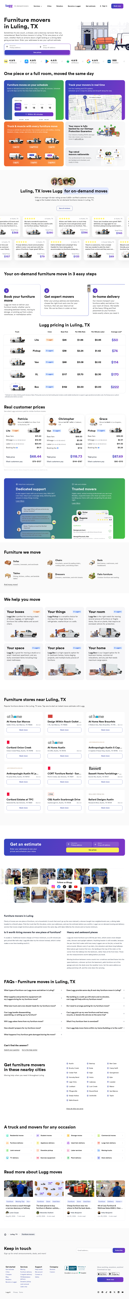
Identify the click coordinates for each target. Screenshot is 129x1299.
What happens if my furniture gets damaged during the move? (29, 1034)
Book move (23, 730)
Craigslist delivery (26, 1274)
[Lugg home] (9, 6)
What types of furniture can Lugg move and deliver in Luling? (29, 990)
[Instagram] (53, 886)
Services (37, 6)
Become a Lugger (11, 1282)
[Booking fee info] (17, 448)
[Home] (5, 1234)
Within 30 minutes (35, 114)
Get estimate (90, 6)
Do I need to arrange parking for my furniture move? (88, 1006)
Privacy (15, 1292)
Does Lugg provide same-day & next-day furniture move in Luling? (94, 990)
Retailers (59, 6)
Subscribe (119, 1250)
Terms (21, 1292)
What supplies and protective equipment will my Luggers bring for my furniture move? (22, 998)
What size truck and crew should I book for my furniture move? (30, 1006)
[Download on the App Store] (102, 1274)
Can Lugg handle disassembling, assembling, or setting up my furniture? (20, 1013)
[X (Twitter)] (70, 886)
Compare (9, 1274)
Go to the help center (29, 1050)
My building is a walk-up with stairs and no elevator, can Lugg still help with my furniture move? (88, 998)
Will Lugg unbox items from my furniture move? (23, 1021)
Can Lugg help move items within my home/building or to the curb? (94, 1028)
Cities (49, 6)
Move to (45, 45)
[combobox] (20, 46)
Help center (39, 1269)
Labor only (23, 1287)
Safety (37, 1277)
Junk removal (24, 1284)
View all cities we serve (74, 1109)
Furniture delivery (26, 1272)
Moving (22, 1269)
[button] (30, 226)
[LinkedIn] (118, 1292)
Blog (7, 1277)
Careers (52, 1272)
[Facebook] (58, 886)
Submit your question (11, 1050)
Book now (117, 6)
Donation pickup (25, 1281)
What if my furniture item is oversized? (82, 1021)
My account (39, 1272)
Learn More (20, 501)
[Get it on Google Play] (114, 1274)
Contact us (38, 1274)
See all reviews (64, 208)
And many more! (11, 584)
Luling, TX (13, 1234)
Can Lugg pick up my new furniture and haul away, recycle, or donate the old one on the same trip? (87, 1013)
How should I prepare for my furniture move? (22, 1028)
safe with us (79, 139)
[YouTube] (75, 886)
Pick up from (13, 45)
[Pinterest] (110, 1292)
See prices (37, 52)
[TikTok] (64, 886)
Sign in (104, 6)
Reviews (52, 1269)
